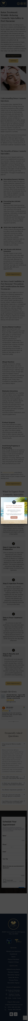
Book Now (14, 517)
